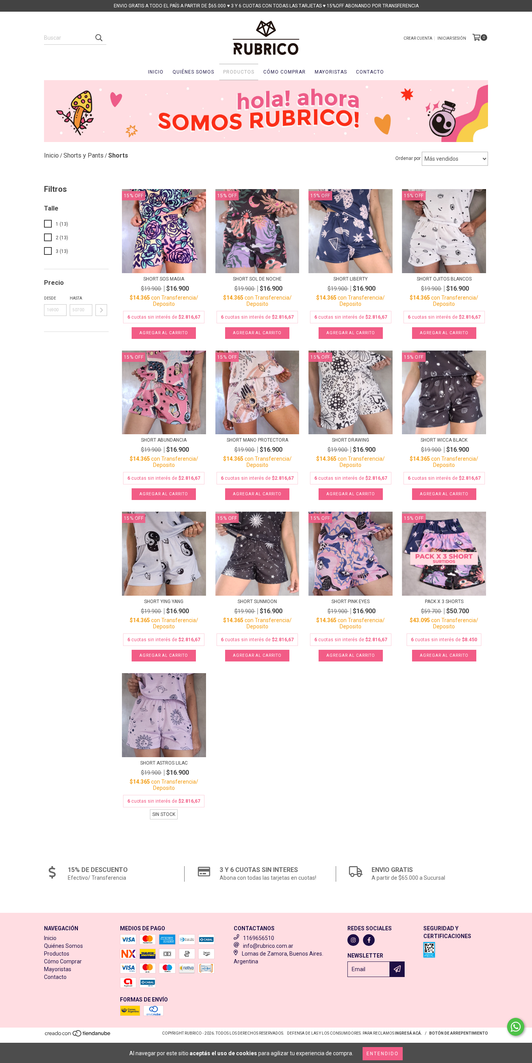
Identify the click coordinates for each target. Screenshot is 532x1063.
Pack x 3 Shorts (444, 601)
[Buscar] (98, 38)
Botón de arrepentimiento (458, 1033)
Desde (50, 298)
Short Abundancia (164, 440)
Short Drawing (350, 440)
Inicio (156, 72)
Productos (238, 72)
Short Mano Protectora (257, 440)
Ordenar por (408, 158)
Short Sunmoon (257, 601)
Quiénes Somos (193, 72)
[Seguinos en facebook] (369, 940)
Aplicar (101, 310)
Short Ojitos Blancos (444, 279)
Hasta (76, 298)
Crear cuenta (417, 38)
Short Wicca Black (444, 440)
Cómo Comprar (284, 72)
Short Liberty (350, 279)
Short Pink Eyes (350, 601)
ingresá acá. (408, 1033)
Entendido (382, 1053)
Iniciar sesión (451, 38)
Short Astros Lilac (164, 763)
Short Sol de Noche (257, 279)
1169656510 (258, 938)
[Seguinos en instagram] (353, 940)
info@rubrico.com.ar (268, 946)
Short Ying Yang (163, 601)
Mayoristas (331, 72)
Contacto (370, 72)
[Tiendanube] (78, 1035)
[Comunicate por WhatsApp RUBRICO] (515, 1027)
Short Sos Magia (163, 279)
